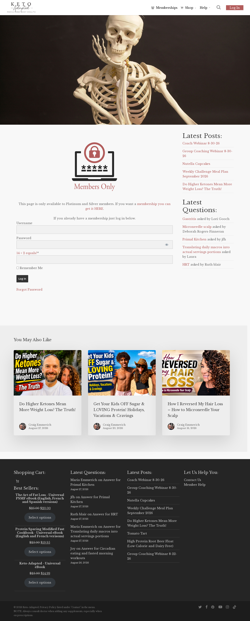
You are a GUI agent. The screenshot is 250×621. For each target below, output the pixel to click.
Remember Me (31, 268)
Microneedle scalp (197, 227)
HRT (186, 264)
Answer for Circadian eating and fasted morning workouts (92, 553)
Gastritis (189, 219)
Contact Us (192, 480)
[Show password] (167, 244)
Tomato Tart (137, 533)
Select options (40, 517)
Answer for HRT (105, 514)
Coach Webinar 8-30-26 (201, 143)
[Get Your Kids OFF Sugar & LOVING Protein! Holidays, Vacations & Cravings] (122, 392)
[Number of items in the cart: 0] (17, 481)
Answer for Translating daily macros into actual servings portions (95, 531)
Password (23, 238)
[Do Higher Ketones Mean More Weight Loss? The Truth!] (47, 392)
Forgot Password (29, 289)
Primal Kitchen (194, 239)
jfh (72, 497)
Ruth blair (78, 514)
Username (24, 223)
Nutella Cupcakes (196, 164)
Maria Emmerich (83, 480)
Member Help (195, 484)
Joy (72, 548)
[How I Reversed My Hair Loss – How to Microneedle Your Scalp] (196, 392)
